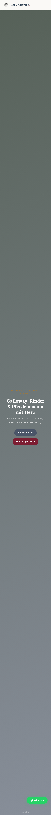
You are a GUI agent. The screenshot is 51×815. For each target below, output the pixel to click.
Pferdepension (25, 432)
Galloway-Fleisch (25, 441)
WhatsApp (39, 800)
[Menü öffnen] (46, 5)
